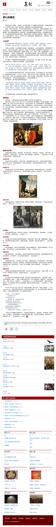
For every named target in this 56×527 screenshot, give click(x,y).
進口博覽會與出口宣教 (10, 457)
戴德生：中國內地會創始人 (12, 407)
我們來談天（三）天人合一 (37, 464)
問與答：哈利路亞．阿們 (11, 404)
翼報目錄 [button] (42, 518)
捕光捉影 (44, 10)
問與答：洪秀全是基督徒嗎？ (12, 460)
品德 (31, 447)
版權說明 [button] (35, 518)
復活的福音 (6, 386)
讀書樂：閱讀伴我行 (35, 488)
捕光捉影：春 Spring (10, 512)
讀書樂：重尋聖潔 (34, 481)
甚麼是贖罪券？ (9, 401)
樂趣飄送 (50, 10)
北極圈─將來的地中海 (10, 438)
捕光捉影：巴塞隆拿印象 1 (11, 505)
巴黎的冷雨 (33, 457)
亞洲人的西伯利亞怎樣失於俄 (12, 441)
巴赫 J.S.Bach (33, 512)
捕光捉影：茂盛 (9, 508)
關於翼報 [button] (7, 518)
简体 (51, 2)
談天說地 (18, 10)
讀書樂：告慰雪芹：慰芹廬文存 (38, 484)
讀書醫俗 (7, 445)
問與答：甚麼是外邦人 (10, 410)
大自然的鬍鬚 (6, 354)
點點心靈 (24, 10)
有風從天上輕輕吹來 (35, 460)
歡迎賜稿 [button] (21, 518)
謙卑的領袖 (6, 359)
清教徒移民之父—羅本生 (9, 366)
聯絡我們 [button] (28, 518)
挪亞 (31, 443)
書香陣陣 (37, 10)
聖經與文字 (8, 418)
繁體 (48, 2)
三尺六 (4, 393)
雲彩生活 (31, 10)
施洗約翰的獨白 (7, 372)
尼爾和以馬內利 (34, 508)
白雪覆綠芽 (6, 348)
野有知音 (7, 464)
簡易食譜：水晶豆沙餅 (10, 488)
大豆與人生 (7, 484)
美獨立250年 (6, 341)
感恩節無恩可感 (7, 377)
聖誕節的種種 (8, 427)
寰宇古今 (5, 10)
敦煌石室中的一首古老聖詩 (12, 412)
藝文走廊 (12, 10)
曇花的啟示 (6, 382)
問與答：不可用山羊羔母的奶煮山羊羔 (15, 415)
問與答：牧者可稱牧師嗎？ (12, 421)
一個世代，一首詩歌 (35, 505)
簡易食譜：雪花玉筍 (10, 481)
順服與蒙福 (8, 424)
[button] (6, 329)
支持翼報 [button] (14, 518)
